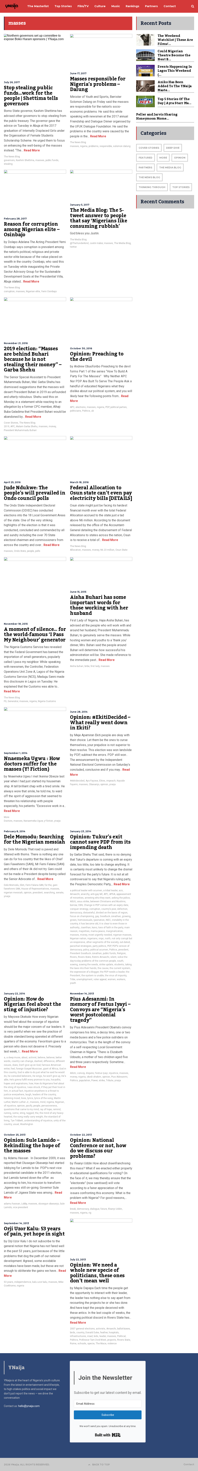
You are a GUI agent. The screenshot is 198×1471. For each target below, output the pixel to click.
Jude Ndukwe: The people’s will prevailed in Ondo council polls (34, 493)
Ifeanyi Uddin (115, 1209)
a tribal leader (110, 890)
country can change (22, 1061)
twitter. (73, 247)
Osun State (121, 550)
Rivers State (84, 957)
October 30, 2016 (81, 348)
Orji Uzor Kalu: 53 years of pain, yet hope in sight (34, 1231)
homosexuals (85, 920)
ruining (7, 1113)
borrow (73, 905)
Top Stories (180, 187)
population (84, 1080)
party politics (99, 946)
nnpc (101, 938)
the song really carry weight (28, 1116)
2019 (6, 426)
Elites (102, 780)
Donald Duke (92, 1332)
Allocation (75, 550)
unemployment (84, 979)
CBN (80, 905)
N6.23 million (107, 550)
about (24, 1057)
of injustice (10, 1105)
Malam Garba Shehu (27, 426)
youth (73, 983)
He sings (37, 1076)
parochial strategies (80, 946)
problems (93, 146)
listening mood (12, 1098)
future (104, 1209)
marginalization (114, 931)
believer (50, 1057)
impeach (111, 780)
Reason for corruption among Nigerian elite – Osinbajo (31, 229)
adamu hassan (12, 1203)
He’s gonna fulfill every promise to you (29, 1079)
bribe (87, 666)
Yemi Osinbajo (49, 291)
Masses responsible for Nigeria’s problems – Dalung (97, 84)
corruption (9, 291)
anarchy (85, 894)
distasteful (89, 912)
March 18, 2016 (79, 482)
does (15, 1065)
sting (22, 1113)
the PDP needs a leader (112, 972)
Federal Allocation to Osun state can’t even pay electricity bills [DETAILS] (101, 493)
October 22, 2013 (81, 1134)
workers (121, 979)
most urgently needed (100, 934)
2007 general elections (82, 1328)
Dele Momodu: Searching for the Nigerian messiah (34, 839)
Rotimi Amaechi (100, 957)
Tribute (109, 1080)
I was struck (33, 1087)
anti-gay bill (96, 894)
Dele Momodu (11, 885)
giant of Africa (50, 1068)
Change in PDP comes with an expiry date (106, 905)
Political (121, 1336)
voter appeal (100, 979)
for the (48, 885)
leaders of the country (44, 1094)
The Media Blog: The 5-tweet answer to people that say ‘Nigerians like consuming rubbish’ (98, 218)
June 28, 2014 (79, 711)
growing (126, 916)
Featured (145, 157)
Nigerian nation (78, 938)
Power (94, 1080)
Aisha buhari (76, 666)
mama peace (98, 931)
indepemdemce (22, 1282)
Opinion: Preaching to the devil (97, 356)
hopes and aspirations (16, 1083)
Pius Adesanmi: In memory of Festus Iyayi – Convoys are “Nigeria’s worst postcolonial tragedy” (100, 1009)
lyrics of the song (43, 1098)
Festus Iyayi (101, 1073)
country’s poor (108, 909)
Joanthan (85, 927)
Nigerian (59, 1102)
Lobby (24, 1203)
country (80, 1332)
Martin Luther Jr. (20, 1102)
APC (12, 426)
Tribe (72, 979)
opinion (104, 784)
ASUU (73, 901)
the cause (103, 968)
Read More (31, 150)
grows (73, 920)
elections (81, 407)
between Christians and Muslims (107, 901)
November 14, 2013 (82, 993)
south (120, 961)
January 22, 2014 (14, 993)
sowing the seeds (88, 964)
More (6, 817)
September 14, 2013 (16, 1223)
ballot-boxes (123, 1328)
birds (72, 1332)
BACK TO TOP (101, 1464)
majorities (84, 931)
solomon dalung (122, 146)
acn (121, 890)
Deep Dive (172, 147)
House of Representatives (35, 888)
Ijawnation (99, 920)
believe (41, 1057)
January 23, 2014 (80, 831)
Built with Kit (108, 1434)
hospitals (114, 1332)
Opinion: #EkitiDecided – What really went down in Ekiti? (100, 722)
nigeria (83, 146)
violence (112, 1343)
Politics (86, 410)
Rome (73, 1343)
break (73, 1209)
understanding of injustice (38, 1120)
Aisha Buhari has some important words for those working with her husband (99, 605)
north (108, 938)
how (31, 1083)
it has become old (88, 923)
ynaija (57, 820)
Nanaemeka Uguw (33, 820)
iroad (90, 1336)
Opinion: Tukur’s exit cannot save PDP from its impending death (100, 842)
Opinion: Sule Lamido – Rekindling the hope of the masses (32, 1145)
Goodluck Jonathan (110, 916)
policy (86, 949)
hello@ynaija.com (29, 1406)
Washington (26, 1124)
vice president (20, 1207)
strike (102, 1080)
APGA (112, 894)
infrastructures (78, 1336)
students (119, 964)
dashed (38, 1061)
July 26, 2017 (12, 82)
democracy (76, 912)
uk (92, 410)
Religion (121, 953)
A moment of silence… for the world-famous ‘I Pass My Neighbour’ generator (35, 635)
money (52, 426)
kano (94, 927)
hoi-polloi (55, 1079)
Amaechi (75, 894)
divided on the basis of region (111, 912)
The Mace (101, 1343)
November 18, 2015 (16, 623)
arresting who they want (97, 897)
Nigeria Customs (47, 701)
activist (33, 1057)
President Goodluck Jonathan (86, 953)
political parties (118, 407)
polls (37, 551)
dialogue (94, 1209)
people (30, 551)
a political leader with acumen (86, 890)
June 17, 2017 (78, 73)
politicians (75, 410)
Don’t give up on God (30, 1065)
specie (91, 1343)
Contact (188, 1464)
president (38, 892)
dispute (90, 1073)
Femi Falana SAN (35, 885)
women (112, 979)
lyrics (30, 1098)
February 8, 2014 (14, 831)
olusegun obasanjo (48, 1203)
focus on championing (82, 916)
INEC (108, 920)
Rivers (73, 957)
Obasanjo (94, 784)
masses (39, 160)
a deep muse (13, 1057)
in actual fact (16, 1091)
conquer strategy (79, 909)
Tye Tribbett (17, 1120)
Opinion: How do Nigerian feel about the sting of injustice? (32, 1004)
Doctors (8, 820)
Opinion (179, 157)
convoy (81, 1073)
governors (9, 160)
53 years (8, 1282)
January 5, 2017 (79, 204)
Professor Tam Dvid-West (92, 1340)
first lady (95, 666)
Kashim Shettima (25, 160)
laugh (28, 1094)
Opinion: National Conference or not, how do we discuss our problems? (98, 1148)
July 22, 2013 (78, 1259)
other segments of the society (102, 942)
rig (90, 1212)
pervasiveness (49, 1105)
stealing (8, 164)
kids (96, 1336)
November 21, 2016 (16, 343)
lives (23, 1098)
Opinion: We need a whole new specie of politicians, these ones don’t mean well (97, 1273)
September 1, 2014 (15, 753)
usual (16, 1124)
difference (49, 1061)
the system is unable (92, 975)
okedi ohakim (94, 1076)
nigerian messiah (13, 892)
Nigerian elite (33, 291)
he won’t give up (51, 1076)
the (36, 1113)
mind (42, 1102)
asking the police (121, 897)
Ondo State (20, 551)
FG (5, 701)
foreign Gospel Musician (29, 1068)
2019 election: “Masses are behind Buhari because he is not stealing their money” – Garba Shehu (32, 359)
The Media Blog (78, 239)
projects (111, 1340)
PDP (107, 407)
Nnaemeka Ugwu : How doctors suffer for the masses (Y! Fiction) (32, 764)
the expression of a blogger (84, 972)
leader (102, 1336)
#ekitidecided (77, 780)
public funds (51, 160)
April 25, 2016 (12, 482)
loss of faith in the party (110, 927)
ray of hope (46, 1109)
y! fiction (48, 820)
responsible (106, 146)
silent (113, 957)
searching (49, 892)
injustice (113, 1073)
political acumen (99, 949)
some (15, 1113)
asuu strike (83, 901)
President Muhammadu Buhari (20, 430)
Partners (145, 167)
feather (104, 1332)
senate (59, 892)
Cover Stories (11, 422)
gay (97, 916)
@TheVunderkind (79, 243)
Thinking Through (152, 187)
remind (57, 1109)
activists (100, 1328)
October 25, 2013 (15, 1134)
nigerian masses (122, 934)
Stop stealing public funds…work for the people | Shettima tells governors (31, 96)
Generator (13, 701)
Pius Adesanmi (119, 1076)
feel (13, 1068)
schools (82, 1343)
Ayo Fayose (92, 780)
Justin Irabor (96, 243)
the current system (120, 968)
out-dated (125, 942)
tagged (30, 1113)
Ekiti (22, 885)
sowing (74, 964)
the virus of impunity (115, 975)
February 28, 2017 (15, 218)
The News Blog (12, 156)
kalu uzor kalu (39, 1282)
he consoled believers (19, 1076)
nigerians (92, 938)
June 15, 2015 (78, 591)
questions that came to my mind (21, 1109)
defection (122, 909)
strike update (106, 964)
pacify (29, 1105)
